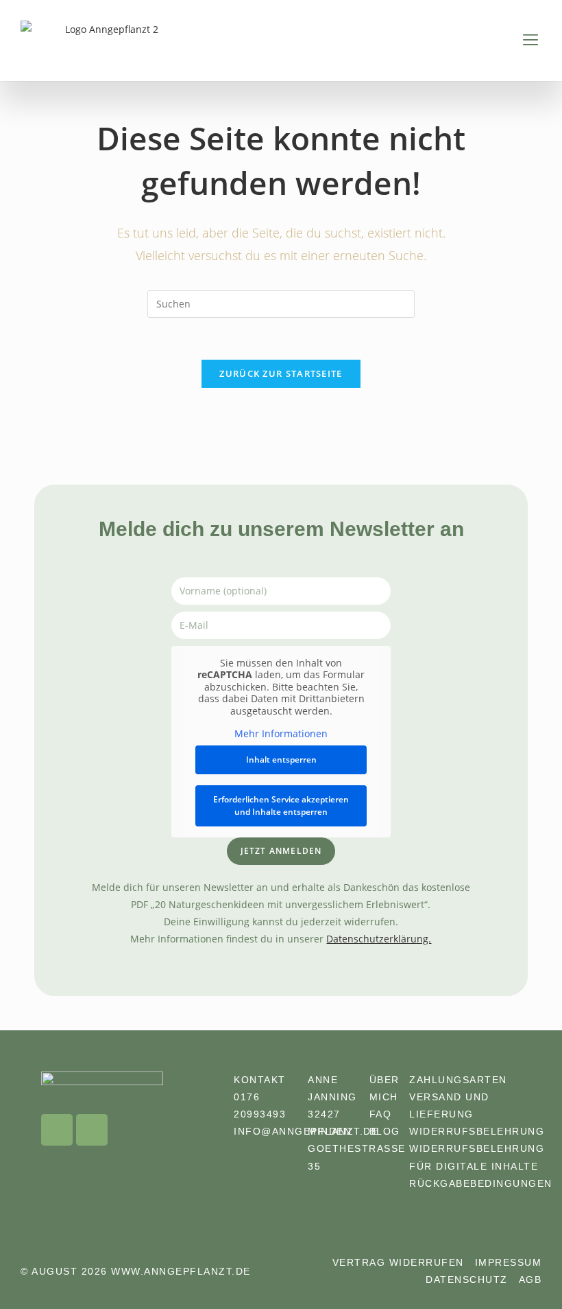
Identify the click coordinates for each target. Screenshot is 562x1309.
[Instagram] (57, 1130)
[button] (530, 41)
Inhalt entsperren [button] (281, 759)
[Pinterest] (92, 1130)
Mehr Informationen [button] (281, 734)
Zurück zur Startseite (280, 373)
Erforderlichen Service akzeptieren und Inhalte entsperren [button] (281, 805)
